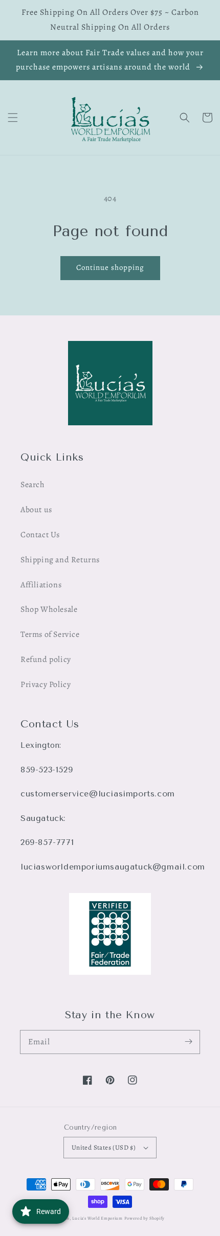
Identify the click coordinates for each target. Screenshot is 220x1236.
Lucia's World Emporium (97, 1218)
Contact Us (40, 534)
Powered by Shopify (144, 1218)
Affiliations (40, 584)
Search (32, 484)
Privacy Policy (45, 684)
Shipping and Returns (60, 559)
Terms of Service (50, 634)
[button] (13, 117)
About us (36, 509)
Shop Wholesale (48, 609)
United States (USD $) (104, 1147)
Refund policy (45, 659)
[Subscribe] (188, 1042)
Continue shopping (110, 267)
